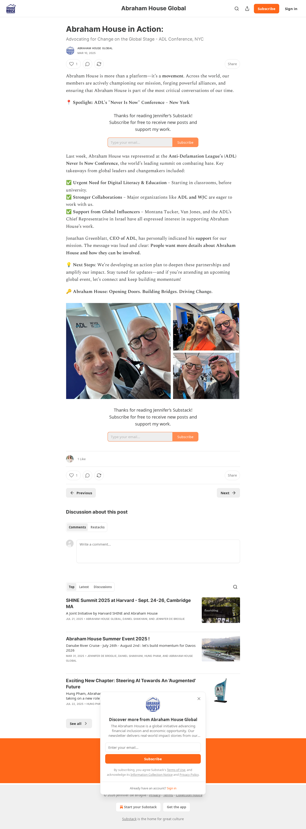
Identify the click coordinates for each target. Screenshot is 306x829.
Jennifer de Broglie (170, 619)
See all (76, 723)
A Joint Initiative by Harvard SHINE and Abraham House (112, 613)
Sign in (291, 8)
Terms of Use (176, 770)
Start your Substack (140, 807)
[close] (199, 698)
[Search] (236, 8)
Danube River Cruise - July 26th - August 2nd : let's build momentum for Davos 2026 (131, 648)
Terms (168, 795)
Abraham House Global (95, 48)
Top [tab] (71, 587)
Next (225, 492)
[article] (153, 612)
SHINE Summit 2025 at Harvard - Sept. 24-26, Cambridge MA (128, 603)
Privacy (154, 795)
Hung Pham (152, 656)
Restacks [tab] (97, 527)
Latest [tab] (84, 587)
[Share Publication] (247, 8)
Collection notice (189, 795)
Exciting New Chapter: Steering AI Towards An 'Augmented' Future (131, 684)
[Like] (69, 625)
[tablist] (86, 527)
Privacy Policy (189, 774)
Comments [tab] (77, 527)
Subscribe (266, 8)
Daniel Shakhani (135, 619)
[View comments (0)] (87, 64)
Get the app (176, 807)
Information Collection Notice (152, 774)
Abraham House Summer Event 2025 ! (108, 639)
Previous (84, 492)
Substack (129, 819)
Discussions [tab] (103, 587)
